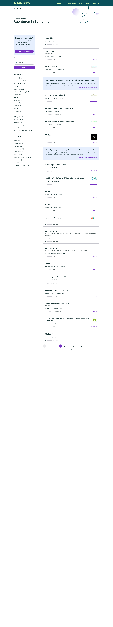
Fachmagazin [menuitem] (72, 3)
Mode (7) (16, 108)
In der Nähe (18, 137)
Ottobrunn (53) (18, 154)
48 (73, 346)
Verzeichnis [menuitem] (59, 3)
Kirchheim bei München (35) (22, 165)
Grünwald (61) (18, 146)
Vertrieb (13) (17, 103)
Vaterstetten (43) (19, 160)
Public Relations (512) (20, 81)
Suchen (24, 67)
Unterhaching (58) (19, 151)
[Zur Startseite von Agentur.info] (22, 3)
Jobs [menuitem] (80, 3)
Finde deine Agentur (24, 51)
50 (82, 346)
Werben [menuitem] (87, 3)
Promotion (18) (18, 100)
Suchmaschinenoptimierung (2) (23, 130)
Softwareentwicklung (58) (21, 92)
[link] (71, 41)
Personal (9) (17, 105)
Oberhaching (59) (19, 149)
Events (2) (17, 128)
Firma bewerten (93, 44)
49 (77, 346)
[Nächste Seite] (97, 346)
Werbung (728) (18, 78)
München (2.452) (19, 140)
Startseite (16, 8)
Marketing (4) (18, 114)
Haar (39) (16, 163)
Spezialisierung (19, 74)
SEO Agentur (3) (18, 119)
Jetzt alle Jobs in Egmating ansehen (88, 87)
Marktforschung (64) (20, 89)
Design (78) (17, 86)
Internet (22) (17, 97)
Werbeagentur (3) (19, 122)
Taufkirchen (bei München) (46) (23, 157)
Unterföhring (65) (19, 143)
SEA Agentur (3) (18, 117)
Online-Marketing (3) (20, 125)
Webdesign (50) (18, 94)
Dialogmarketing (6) (19, 111)
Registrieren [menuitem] (95, 3)
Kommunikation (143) (20, 83)
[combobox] (24, 63)
